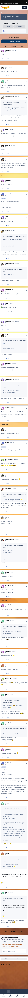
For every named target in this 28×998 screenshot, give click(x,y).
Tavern (16, 31)
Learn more (3, 2)
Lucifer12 (7, 407)
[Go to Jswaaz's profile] (2, 665)
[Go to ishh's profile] (2, 159)
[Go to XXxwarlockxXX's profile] (2, 322)
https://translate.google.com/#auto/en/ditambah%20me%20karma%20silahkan (14, 908)
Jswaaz (7, 665)
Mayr (6, 67)
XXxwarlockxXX (9, 321)
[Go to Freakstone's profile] (2, 489)
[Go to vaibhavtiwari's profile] (2, 460)
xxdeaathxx (8, 678)
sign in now (11, 941)
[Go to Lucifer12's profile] (2, 408)
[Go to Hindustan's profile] (2, 81)
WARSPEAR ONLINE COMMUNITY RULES (12, 17)
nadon (7, 31)
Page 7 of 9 (13, 46)
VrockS (7, 572)
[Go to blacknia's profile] (2, 146)
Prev (6, 46)
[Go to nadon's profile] (4, 31)
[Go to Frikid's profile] (2, 130)
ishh (6, 159)
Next (22, 46)
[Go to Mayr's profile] (2, 68)
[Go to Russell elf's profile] (2, 51)
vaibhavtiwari (9, 459)
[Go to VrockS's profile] (2, 572)
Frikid (6, 129)
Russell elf (8, 50)
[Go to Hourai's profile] (2, 517)
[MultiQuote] (2, 58)
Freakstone (8, 488)
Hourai (7, 517)
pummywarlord (9, 96)
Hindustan (8, 81)
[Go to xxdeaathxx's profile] (2, 679)
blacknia (7, 145)
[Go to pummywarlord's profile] (2, 97)
